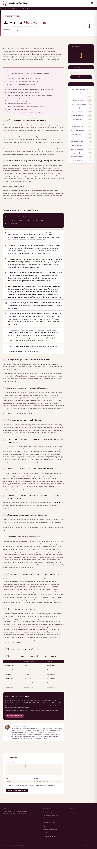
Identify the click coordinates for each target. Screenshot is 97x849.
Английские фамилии (77, 111)
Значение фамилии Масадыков (18, 76)
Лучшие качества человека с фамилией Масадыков (23, 92)
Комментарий (10, 762)
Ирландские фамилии (77, 145)
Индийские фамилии (77, 123)
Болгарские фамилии (77, 130)
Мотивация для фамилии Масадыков (18, 101)
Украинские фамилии (77, 149)
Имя (7, 778)
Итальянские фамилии (78, 108)
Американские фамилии (78, 93)
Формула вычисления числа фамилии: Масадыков (24, 78)
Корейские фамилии (77, 156)
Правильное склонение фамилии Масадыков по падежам (25, 112)
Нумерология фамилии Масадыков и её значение (22, 81)
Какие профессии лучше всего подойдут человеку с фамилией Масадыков (30, 89)
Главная (5, 8)
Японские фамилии (77, 160)
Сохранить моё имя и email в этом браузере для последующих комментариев (31, 785)
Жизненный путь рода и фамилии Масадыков (21, 84)
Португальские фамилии (78, 104)
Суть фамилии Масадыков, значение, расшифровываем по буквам (28, 73)
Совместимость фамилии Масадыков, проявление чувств (25, 106)
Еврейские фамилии (77, 115)
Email (36, 778)
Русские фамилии (76, 119)
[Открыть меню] (92, 3)
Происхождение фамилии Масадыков (19, 109)
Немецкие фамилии (77, 97)
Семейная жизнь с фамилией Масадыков (20, 87)
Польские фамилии (77, 126)
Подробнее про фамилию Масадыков (19, 103)
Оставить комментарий (14, 715)
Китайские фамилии (77, 138)
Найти (81, 77)
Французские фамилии (78, 153)
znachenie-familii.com (18, 845)
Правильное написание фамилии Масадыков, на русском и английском (29, 95)
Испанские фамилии (77, 100)
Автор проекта (74, 812)
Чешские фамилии (76, 134)
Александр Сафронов (18, 726)
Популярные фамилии (15, 8)
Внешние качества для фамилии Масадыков (21, 98)
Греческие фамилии (77, 141)
